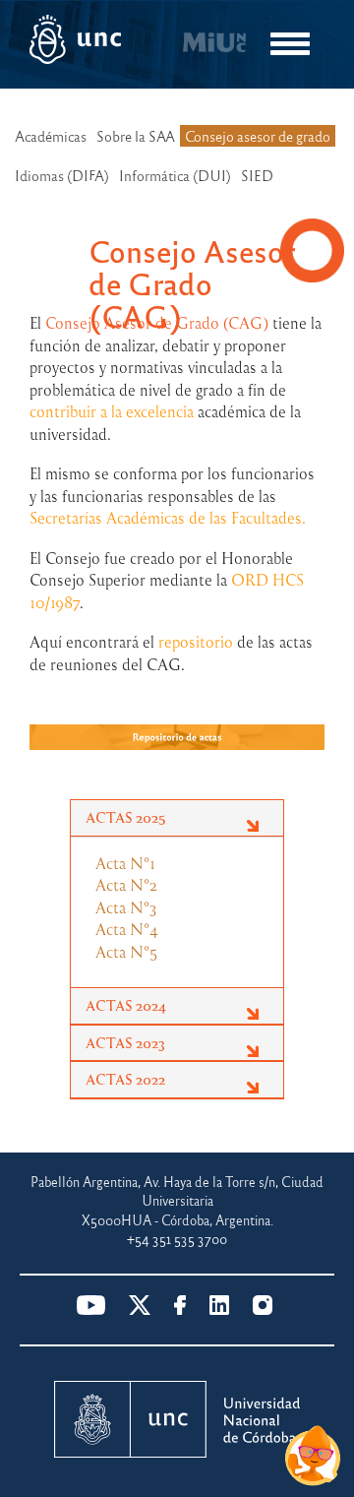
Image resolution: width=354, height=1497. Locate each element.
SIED (257, 175)
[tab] (177, 818)
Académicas (51, 136)
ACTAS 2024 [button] (126, 1005)
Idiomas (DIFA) (62, 175)
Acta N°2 (126, 885)
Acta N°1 (125, 863)
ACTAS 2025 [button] (126, 817)
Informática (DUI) (175, 175)
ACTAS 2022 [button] (125, 1079)
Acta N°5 (126, 952)
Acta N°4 (126, 929)
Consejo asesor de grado (257, 136)
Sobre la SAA (135, 136)
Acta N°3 (126, 907)
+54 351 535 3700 (177, 1238)
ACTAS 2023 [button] (125, 1042)
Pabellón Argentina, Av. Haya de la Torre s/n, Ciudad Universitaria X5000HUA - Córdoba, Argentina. (177, 1200)
